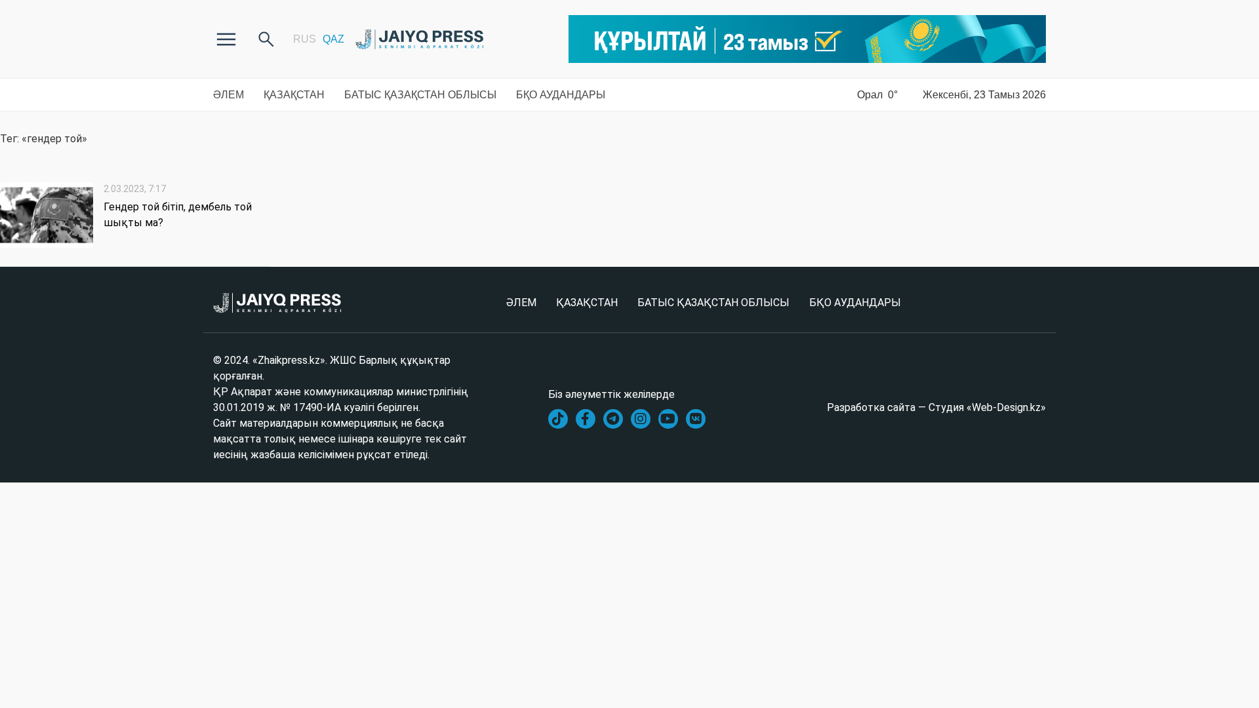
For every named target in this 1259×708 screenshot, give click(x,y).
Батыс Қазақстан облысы (420, 94)
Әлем (228, 94)
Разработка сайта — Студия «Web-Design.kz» (936, 407)
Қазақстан (294, 94)
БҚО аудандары (560, 94)
